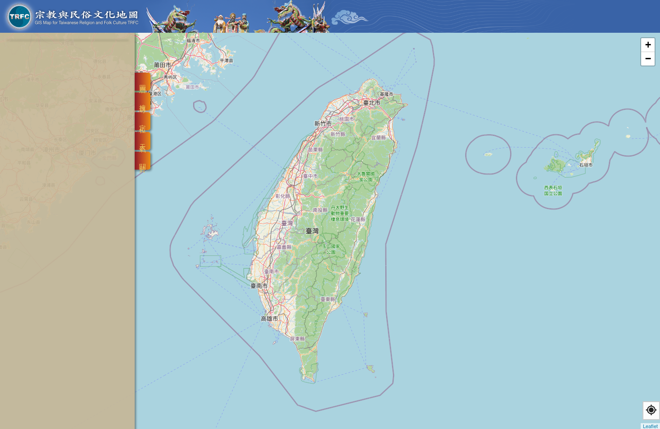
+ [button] (648, 44)
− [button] (648, 58)
